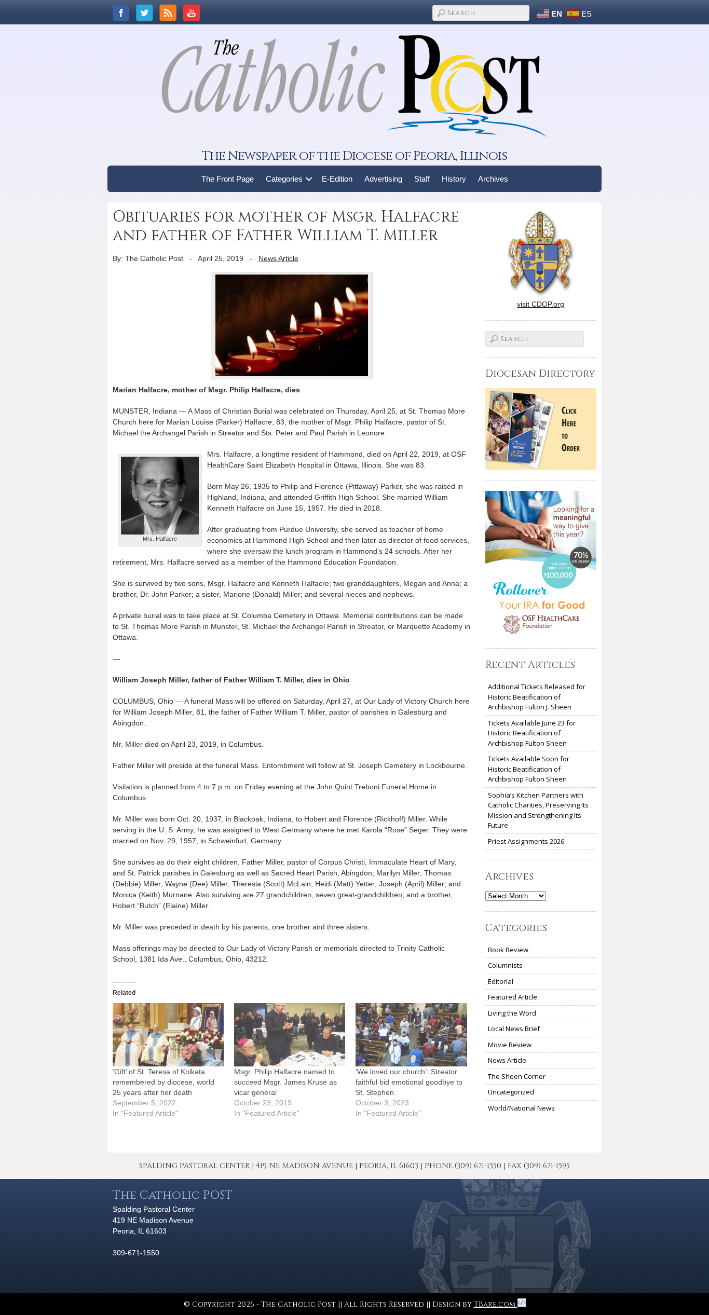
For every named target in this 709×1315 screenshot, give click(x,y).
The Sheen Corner (517, 1076)
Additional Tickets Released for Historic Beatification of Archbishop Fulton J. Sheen (536, 696)
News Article (278, 258)
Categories (284, 178)
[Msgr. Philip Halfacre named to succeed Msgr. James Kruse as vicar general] (289, 1034)
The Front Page (227, 178)
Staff (422, 178)
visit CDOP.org (540, 304)
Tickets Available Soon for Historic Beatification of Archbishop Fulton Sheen (528, 769)
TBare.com (495, 1304)
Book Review (508, 949)
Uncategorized (511, 1092)
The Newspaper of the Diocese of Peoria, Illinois (354, 156)
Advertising (383, 178)
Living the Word (512, 1013)
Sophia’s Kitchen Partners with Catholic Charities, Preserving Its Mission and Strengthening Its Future (538, 810)
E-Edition (337, 178)
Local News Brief (514, 1028)
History (454, 178)
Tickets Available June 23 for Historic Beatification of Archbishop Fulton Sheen (532, 733)
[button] (309, 179)
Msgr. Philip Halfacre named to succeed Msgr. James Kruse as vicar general (285, 1082)
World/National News (521, 1108)
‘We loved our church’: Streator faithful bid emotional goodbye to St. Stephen (409, 1082)
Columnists (505, 965)
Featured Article (512, 997)
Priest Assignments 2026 (526, 841)
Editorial (500, 981)
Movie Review (509, 1044)
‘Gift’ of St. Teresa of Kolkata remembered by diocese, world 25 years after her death (163, 1082)
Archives (493, 178)
